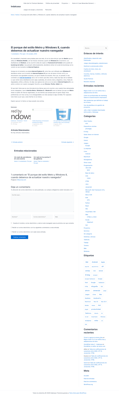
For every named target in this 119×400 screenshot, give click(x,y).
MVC (88, 170)
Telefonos (88, 313)
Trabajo (86, 242)
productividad (96, 309)
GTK (88, 200)
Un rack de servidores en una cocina (22, 158)
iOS (102, 286)
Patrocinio (48, 10)
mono (93, 305)
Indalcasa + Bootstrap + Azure (19, 120)
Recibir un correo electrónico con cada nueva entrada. (29, 232)
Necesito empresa (89, 81)
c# (102, 266)
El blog (86, 131)
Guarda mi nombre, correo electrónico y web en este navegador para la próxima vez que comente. (43, 223)
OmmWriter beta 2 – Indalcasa (93, 344)
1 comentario (15, 54)
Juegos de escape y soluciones (33, 10)
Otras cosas (87, 162)
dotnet (101, 271)
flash (86, 282)
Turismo (86, 245)
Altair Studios (88, 121)
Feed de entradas (89, 378)
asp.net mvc (95, 266)
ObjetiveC (90, 222)
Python (87, 203)
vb (102, 313)
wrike (96, 320)
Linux (85, 151)
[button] (69, 3)
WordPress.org (88, 384)
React (87, 206)
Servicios (86, 231)
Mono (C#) (88, 195)
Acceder (86, 375)
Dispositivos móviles (90, 126)
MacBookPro (97, 298)
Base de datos (89, 173)
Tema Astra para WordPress (77, 393)
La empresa (87, 148)
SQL (86, 209)
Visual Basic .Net (90, 211)
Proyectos (65, 3)
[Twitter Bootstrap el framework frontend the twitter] (42, 114)
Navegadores (88, 159)
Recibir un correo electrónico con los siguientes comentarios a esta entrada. (35, 227)
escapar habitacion (90, 278)
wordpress (88, 320)
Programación (88, 165)
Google (86, 137)
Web (86, 214)
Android (87, 154)
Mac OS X (103, 301)
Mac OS (96, 301)
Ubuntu (96, 313)
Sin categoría (88, 234)
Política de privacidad (52, 3)
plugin (86, 309)
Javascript (88, 187)
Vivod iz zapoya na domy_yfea (93, 337)
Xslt (86, 225)
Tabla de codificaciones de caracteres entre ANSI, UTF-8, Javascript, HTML (95, 351)
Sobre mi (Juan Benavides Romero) (83, 3)
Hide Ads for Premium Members (33, 3)
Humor (16, 161)
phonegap (88, 128)
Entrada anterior (17, 142)
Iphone (87, 290)
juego (104, 290)
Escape (87, 145)
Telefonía (86, 239)
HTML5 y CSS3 (91, 217)
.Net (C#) (88, 168)
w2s (86, 123)
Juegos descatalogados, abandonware (96, 63)
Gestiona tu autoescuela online (93, 66)
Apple (103, 262)
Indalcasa (16, 6)
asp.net (87, 266)
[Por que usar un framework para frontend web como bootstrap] (63, 114)
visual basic (94, 317)
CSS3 (88, 178)
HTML (87, 181)
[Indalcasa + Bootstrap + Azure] (21, 114)
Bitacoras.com (21, 180)
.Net (86, 262)
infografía (94, 286)
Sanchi (86, 363)
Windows (86, 251)
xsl (102, 320)
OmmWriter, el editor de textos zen (94, 346)
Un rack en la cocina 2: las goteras (42, 158)
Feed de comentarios (90, 381)
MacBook (87, 298)
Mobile (87, 305)
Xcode (87, 220)
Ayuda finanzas (88, 78)
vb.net (86, 316)
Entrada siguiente (68, 142)
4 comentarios (22, 161)
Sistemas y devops (89, 237)
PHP (86, 197)
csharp (87, 271)
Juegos (86, 143)
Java (86, 184)
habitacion (101, 282)
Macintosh (87, 156)
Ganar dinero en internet (91, 134)
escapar (95, 275)
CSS (86, 176)
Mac (100, 294)
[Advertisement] (59, 27)
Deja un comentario (43, 161)
